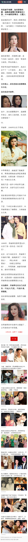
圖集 (25, 2)
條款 (12, 539)
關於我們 (3, 539)
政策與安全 (8, 539)
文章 (20, 2)
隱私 (15, 539)
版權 (17, 539)
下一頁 (14, 338)
